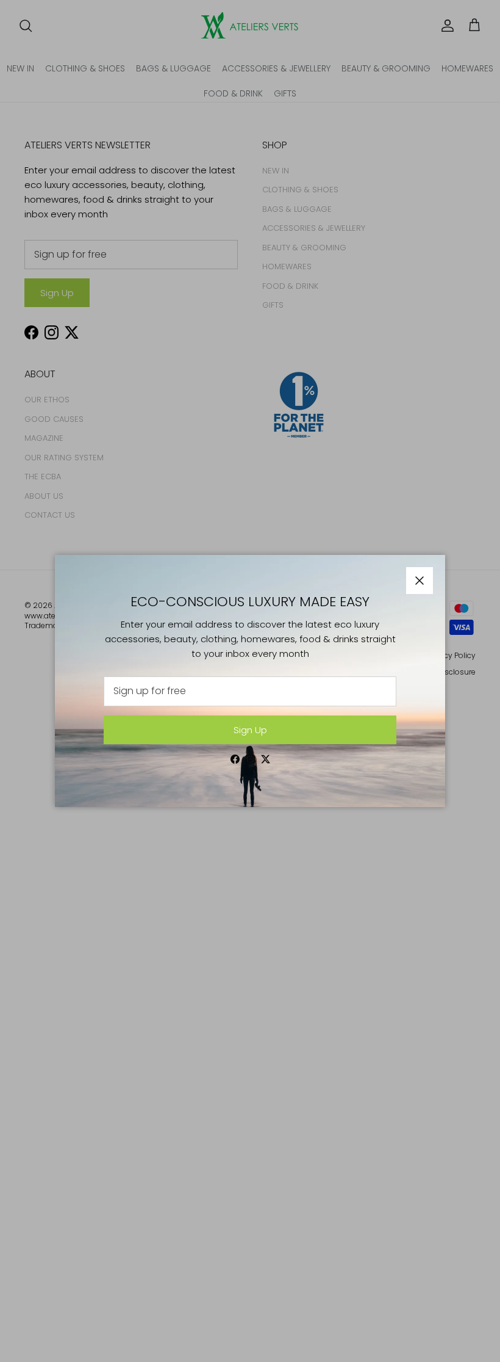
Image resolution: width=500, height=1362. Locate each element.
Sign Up (250, 729)
